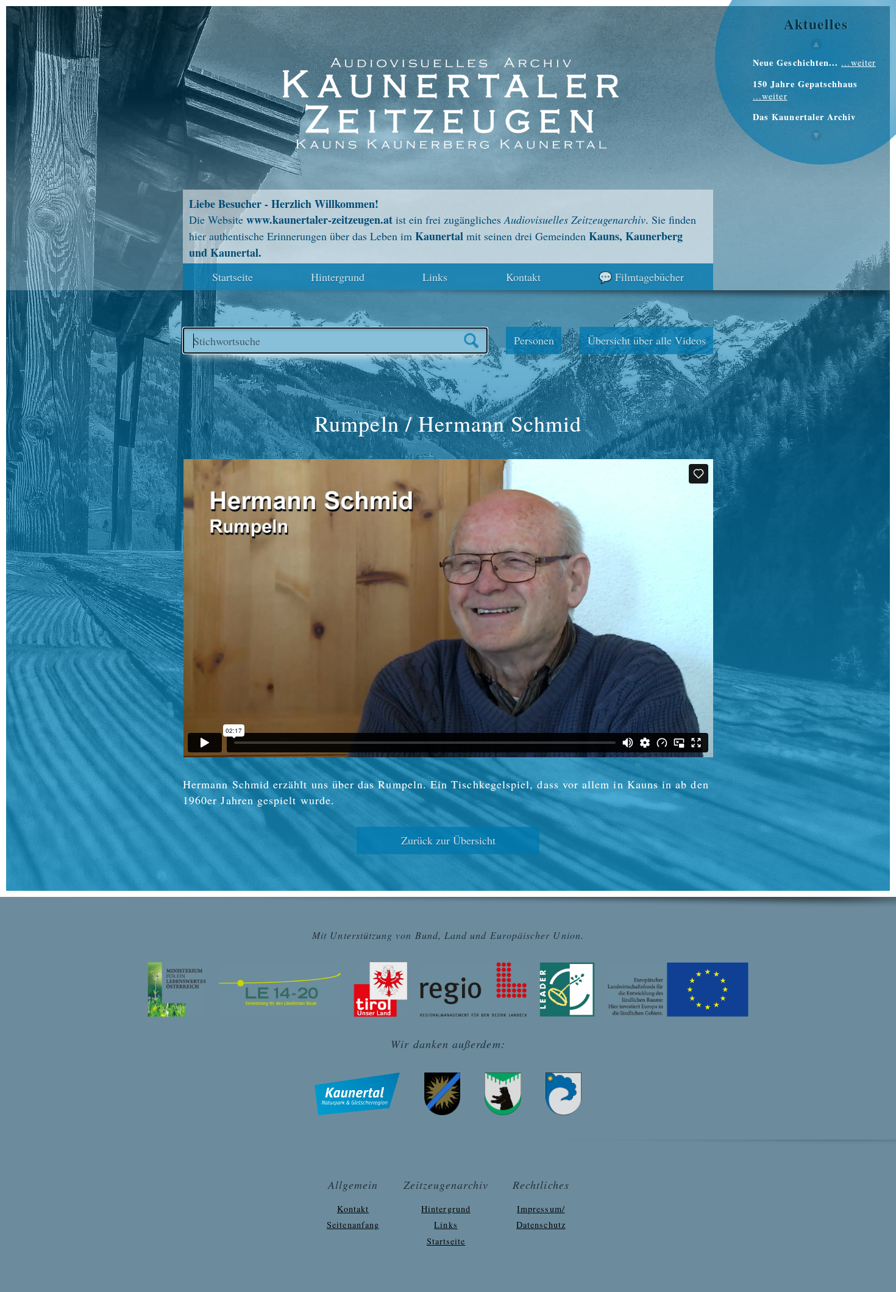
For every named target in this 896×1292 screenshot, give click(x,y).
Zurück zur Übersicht (448, 840)
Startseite (232, 276)
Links (434, 276)
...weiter (858, 62)
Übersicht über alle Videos (647, 340)
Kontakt (523, 276)
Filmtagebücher (649, 276)
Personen (534, 340)
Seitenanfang (353, 1224)
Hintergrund (337, 276)
